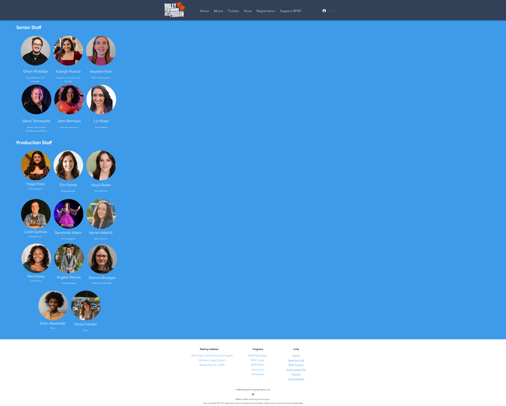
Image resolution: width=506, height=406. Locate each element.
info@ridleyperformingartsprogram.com (253, 389)
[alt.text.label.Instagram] (253, 394)
